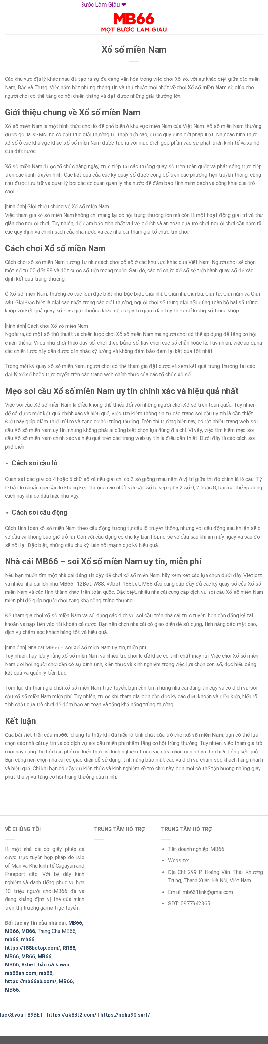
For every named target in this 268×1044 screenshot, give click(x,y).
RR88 (69, 948)
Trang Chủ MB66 (56, 931)
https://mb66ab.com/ (30, 981)
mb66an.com (20, 973)
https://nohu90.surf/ (125, 1015)
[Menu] (9, 23)
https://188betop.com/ (32, 948)
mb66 (11, 939)
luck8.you (11, 1015)
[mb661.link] (134, 23)
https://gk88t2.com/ (71, 1015)
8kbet (28, 965)
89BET (35, 1015)
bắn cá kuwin (53, 965)
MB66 (66, 981)
